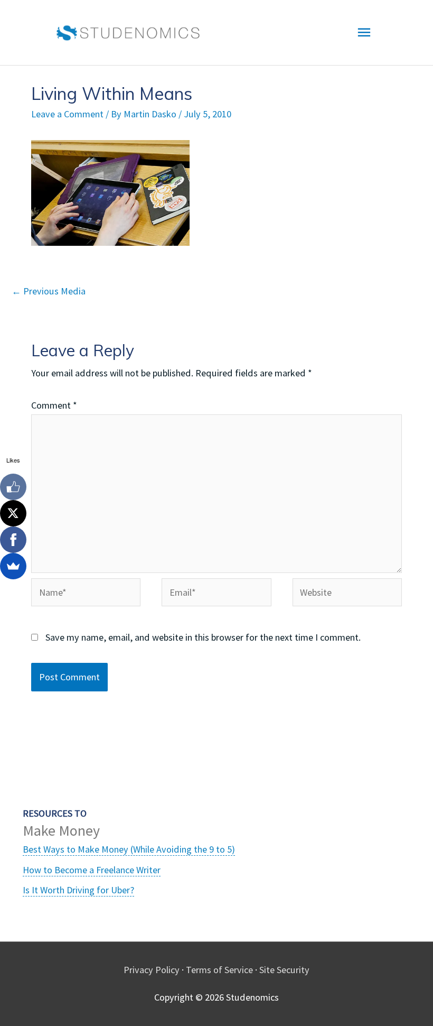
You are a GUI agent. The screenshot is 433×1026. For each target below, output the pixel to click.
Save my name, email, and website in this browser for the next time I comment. (203, 637)
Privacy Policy (152, 970)
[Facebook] (13, 539)
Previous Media (49, 291)
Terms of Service (219, 970)
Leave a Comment (67, 114)
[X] (13, 513)
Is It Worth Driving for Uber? (78, 890)
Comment (54, 405)
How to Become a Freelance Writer (92, 870)
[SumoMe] (13, 566)
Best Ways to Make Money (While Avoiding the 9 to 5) (129, 849)
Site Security (284, 970)
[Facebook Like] (13, 487)
